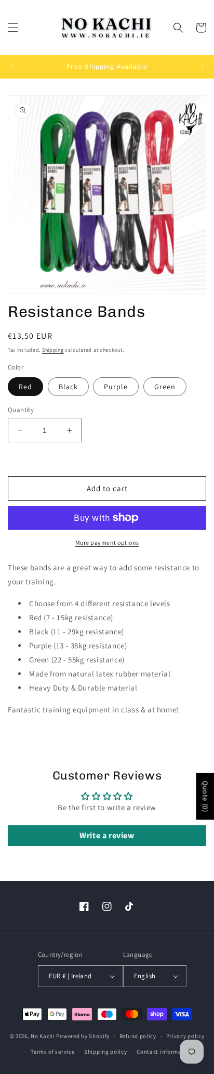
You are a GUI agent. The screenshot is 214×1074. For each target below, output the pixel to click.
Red (25, 386)
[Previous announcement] (11, 66)
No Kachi (43, 1036)
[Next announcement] (202, 66)
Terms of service (52, 1051)
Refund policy (137, 1036)
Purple (116, 386)
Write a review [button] (106, 835)
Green (165, 386)
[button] (13, 27)
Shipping (53, 350)
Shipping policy (105, 1051)
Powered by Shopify (83, 1036)
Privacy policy (185, 1036)
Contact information (165, 1051)
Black (68, 386)
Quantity (21, 409)
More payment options (107, 542)
